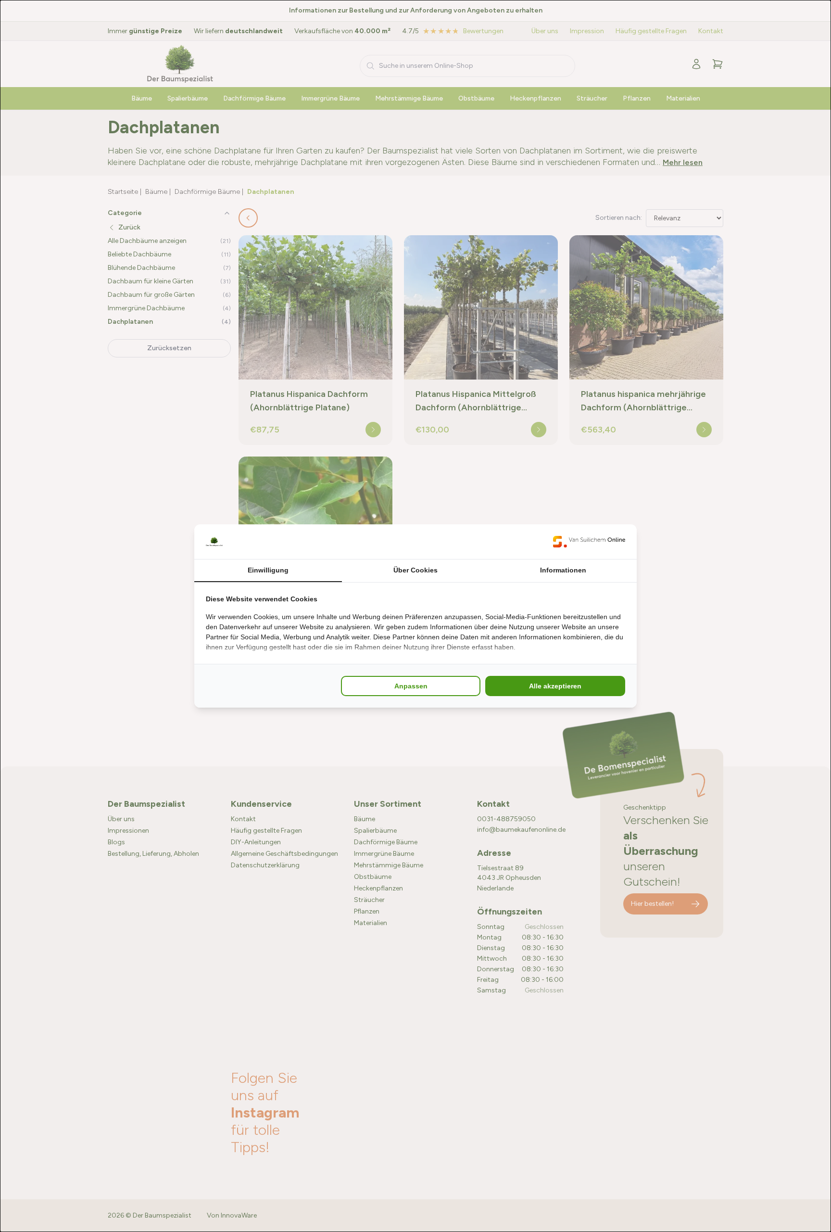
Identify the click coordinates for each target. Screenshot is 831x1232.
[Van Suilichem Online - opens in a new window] (589, 541)
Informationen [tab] (563, 570)
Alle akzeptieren (555, 686)
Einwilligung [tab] (268, 570)
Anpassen (411, 686)
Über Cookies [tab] (415, 570)
